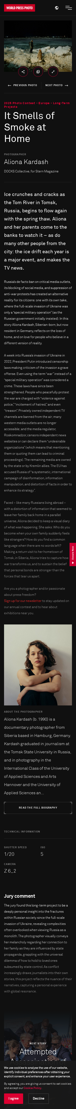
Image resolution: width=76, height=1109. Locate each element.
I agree (14, 1098)
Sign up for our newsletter (23, 601)
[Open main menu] (68, 8)
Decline (38, 1098)
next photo (54, 85)
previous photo (25, 85)
